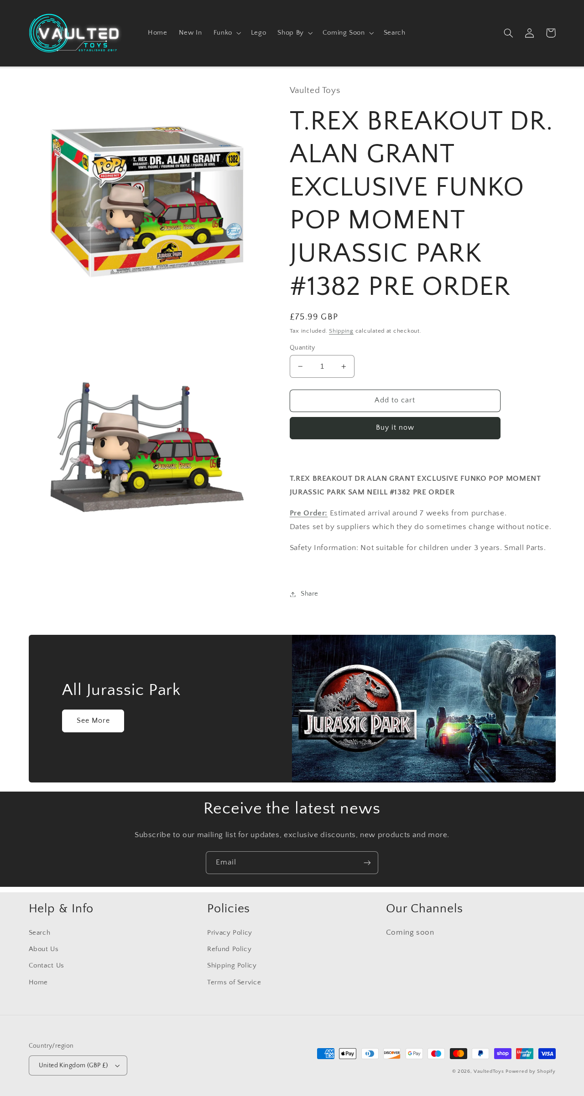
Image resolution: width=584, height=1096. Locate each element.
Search (40, 932)
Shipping (341, 331)
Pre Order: (309, 513)
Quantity (302, 347)
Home (38, 982)
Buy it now (395, 428)
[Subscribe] (367, 862)
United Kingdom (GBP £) (73, 1065)
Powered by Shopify (530, 1071)
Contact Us (46, 965)
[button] (226, 33)
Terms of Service (234, 982)
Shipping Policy (231, 965)
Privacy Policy (229, 932)
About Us (44, 949)
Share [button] (309, 593)
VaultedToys (489, 1071)
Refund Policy (229, 949)
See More (93, 721)
